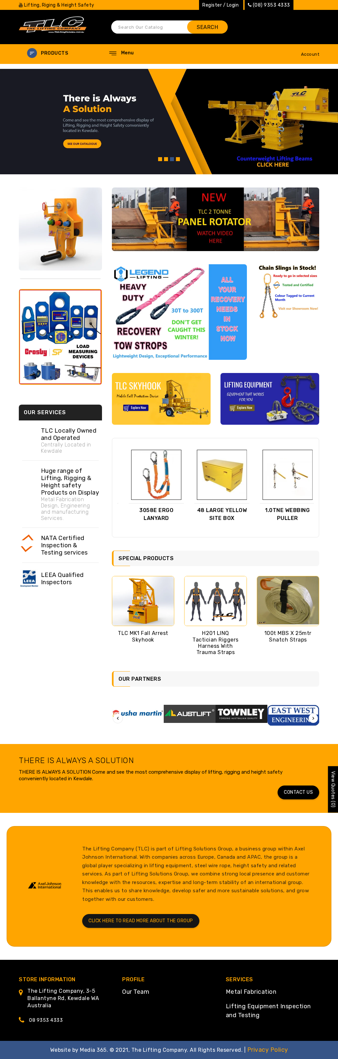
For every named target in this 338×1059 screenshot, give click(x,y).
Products (54, 53)
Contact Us (298, 792)
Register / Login (220, 5)
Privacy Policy (267, 1049)
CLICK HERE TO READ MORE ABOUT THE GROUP (140, 921)
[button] (60, 53)
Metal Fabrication (251, 991)
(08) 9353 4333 (271, 5)
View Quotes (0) (333, 789)
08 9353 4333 (46, 1020)
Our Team (135, 991)
